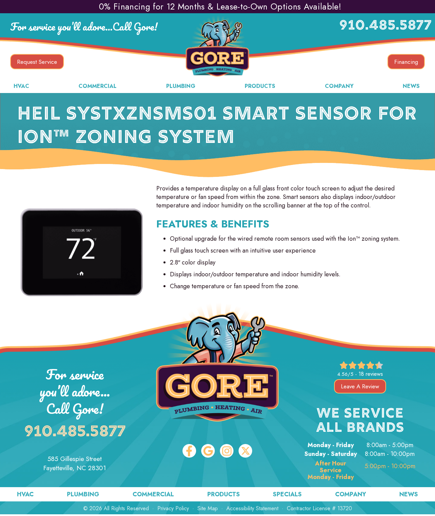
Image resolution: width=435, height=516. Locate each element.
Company (339, 86)
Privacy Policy (173, 508)
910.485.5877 (385, 26)
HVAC (21, 86)
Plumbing (180, 86)
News (411, 86)
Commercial (98, 86)
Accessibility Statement (252, 508)
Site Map (207, 508)
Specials (287, 494)
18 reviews (371, 374)
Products (260, 86)
